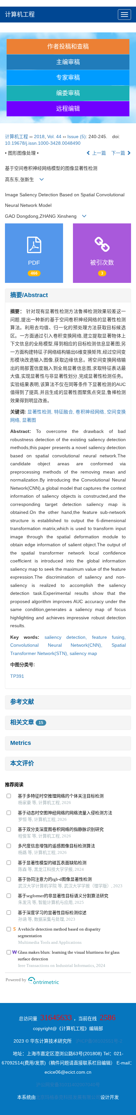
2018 (39, 136)
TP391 (17, 676)
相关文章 (26, 722)
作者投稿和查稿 (68, 46)
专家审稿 (68, 77)
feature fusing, (109, 637)
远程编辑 (68, 108)
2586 (108, 1017)
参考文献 (22, 702)
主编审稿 (68, 62)
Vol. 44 (54, 136)
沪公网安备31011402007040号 (68, 1084)
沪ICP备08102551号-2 (99, 1041)
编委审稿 (68, 93)
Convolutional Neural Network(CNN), (61, 645)
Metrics (20, 743)
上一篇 (98, 153)
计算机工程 (20, 14)
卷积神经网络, (91, 411)
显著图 (29, 420)
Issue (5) (76, 136)
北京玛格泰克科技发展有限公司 (68, 1097)
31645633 (56, 1017)
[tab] (68, 295)
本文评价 (22, 763)
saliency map (83, 653)
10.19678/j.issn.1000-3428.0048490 (43, 143)
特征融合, (65, 411)
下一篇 (118, 153)
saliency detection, (68, 637)
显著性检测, (40, 411)
